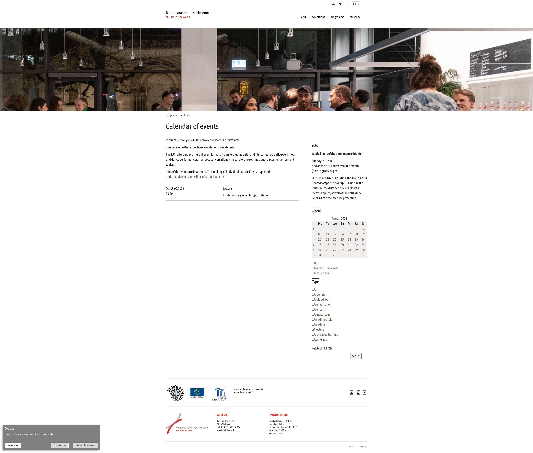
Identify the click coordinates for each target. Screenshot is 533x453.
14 (349, 239)
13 (342, 239)
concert (320, 309)
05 (334, 234)
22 (356, 245)
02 (363, 229)
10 (319, 239)
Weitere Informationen (85, 445)
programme (337, 17)
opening (320, 294)
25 (327, 250)
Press (351, 446)
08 (356, 234)
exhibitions (318, 17)
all (316, 289)
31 (319, 255)
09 (363, 234)
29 (356, 250)
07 (349, 234)
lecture (319, 329)
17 (319, 245)
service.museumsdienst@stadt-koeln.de (199, 177)
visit (303, 17)
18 (327, 245)
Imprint (364, 446)
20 (342, 245)
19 (334, 245)
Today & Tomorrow (326, 268)
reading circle (323, 319)
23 (363, 245)
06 (342, 234)
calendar (186, 115)
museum (355, 17)
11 (327, 239)
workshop (321, 339)
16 (363, 239)
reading (320, 324)
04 (327, 234)
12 (334, 239)
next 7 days (322, 273)
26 (334, 250)
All (316, 263)
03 (319, 234)
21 (349, 245)
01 (356, 229)
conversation (323, 304)
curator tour (322, 314)
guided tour (322, 299)
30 (363, 250)
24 (319, 250)
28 (349, 250)
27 (342, 250)
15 (356, 239)
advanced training (326, 334)
